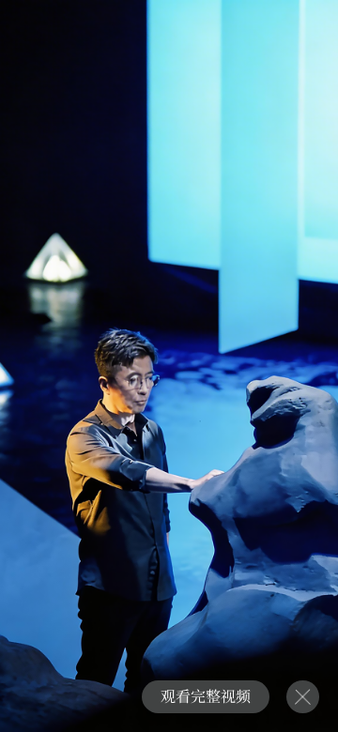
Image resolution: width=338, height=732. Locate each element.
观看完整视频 (206, 696)
